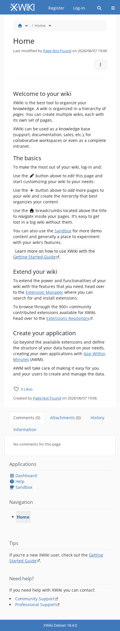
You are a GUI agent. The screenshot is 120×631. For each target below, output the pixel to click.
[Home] (19, 25)
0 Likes (27, 389)
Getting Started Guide (34, 257)
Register (56, 8)
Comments (26, 417)
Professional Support (35, 604)
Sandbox (62, 231)
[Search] (99, 8)
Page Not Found (57, 50)
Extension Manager (44, 292)
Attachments (65, 417)
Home (40, 25)
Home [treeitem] (23, 517)
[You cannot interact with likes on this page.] (16, 388)
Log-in (79, 8)
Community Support (34, 598)
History (97, 417)
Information (24, 429)
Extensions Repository (67, 318)
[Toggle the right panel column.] (116, 23)
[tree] (60, 517)
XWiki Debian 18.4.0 (60, 625)
